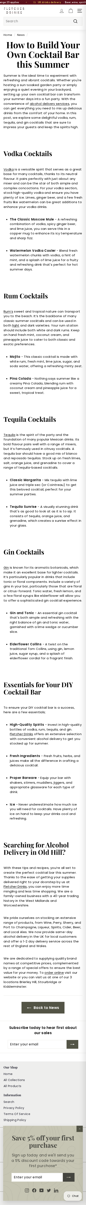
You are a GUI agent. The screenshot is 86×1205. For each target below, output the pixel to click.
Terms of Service (17, 1114)
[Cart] (71, 11)
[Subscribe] (69, 1177)
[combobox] (43, 21)
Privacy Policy (14, 1108)
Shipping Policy (15, 1120)
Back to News (46, 1007)
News (21, 35)
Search (9, 1102)
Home (8, 35)
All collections (14, 1080)
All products (13, 1086)
